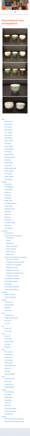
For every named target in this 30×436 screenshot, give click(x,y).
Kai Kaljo (7, 344)
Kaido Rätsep (9, 146)
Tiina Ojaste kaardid (10, 408)
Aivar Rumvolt (9, 121)
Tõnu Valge (8, 331)
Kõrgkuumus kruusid (12, 270)
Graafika (4, 182)
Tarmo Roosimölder (10, 168)
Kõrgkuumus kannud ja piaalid (15, 262)
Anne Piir (7, 336)
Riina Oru (7, 371)
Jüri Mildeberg (9, 187)
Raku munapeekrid (12, 246)
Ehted (3, 350)
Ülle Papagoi (8, 179)
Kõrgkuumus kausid (12, 276)
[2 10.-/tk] (15, 53)
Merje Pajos (8, 400)
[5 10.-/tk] (15, 105)
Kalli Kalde (8, 195)
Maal (3, 119)
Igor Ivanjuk (8, 135)
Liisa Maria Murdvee (10, 203)
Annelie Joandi (9, 315)
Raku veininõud (11, 251)
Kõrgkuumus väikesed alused (15, 273)
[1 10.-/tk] (15, 36)
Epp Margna (8, 130)
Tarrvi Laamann (9, 171)
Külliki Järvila (8, 200)
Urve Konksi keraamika (11, 289)
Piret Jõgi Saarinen (10, 297)
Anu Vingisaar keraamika (12, 278)
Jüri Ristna (8, 143)
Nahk (3, 313)
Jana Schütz (8, 184)
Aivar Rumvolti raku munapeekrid (14, 419)
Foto (3, 326)
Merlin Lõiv (8, 368)
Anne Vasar (8, 339)
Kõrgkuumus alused (12, 259)
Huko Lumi (8, 328)
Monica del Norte (10, 157)
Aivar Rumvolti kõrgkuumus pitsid (14, 421)
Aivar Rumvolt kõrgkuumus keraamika (15, 257)
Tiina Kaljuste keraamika (12, 287)
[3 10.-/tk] (15, 71)
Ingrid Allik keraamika (11, 281)
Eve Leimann (9, 352)
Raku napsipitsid (11, 249)
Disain (3, 376)
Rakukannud (10, 243)
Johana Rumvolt (9, 379)
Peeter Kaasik (9, 163)
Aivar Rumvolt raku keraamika (13, 236)
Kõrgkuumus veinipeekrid (14, 265)
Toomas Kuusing (10, 222)
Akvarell (4, 300)
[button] (15, 12)
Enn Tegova (8, 127)
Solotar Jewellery (10, 374)
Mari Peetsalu (9, 363)
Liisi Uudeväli (9, 360)
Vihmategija (5, 430)
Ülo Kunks (8, 310)
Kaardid (4, 390)
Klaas (3, 334)
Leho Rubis (8, 151)
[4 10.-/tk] (15, 88)
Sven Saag (8, 165)
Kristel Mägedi (9, 149)
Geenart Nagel (9, 341)
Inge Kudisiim (9, 141)
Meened (4, 416)
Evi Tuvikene (8, 132)
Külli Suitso (8, 198)
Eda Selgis (8, 394)
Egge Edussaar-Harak (11, 318)
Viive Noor (8, 225)
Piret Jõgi (8, 403)
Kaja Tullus (8, 381)
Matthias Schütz (9, 209)
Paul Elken (8, 307)
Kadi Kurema (8, 189)
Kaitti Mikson (9, 354)
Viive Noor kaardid (10, 411)
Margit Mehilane (9, 387)
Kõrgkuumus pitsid (12, 267)
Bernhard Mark (9, 305)
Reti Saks (7, 214)
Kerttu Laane (8, 357)
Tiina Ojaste (8, 174)
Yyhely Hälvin (9, 228)
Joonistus (4, 292)
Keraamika (5, 231)
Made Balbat (8, 206)
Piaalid (9, 240)
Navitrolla (8, 160)
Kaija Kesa (8, 192)
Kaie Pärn (8, 347)
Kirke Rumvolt (9, 384)
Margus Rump (9, 154)
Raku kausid (10, 254)
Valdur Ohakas (9, 176)
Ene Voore (8, 320)
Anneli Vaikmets (9, 392)
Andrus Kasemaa (10, 294)
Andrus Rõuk (9, 124)
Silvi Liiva (7, 217)
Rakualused (10, 238)
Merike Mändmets (10, 365)
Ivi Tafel (7, 323)
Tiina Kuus (8, 220)
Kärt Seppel (8, 284)
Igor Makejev (9, 138)
